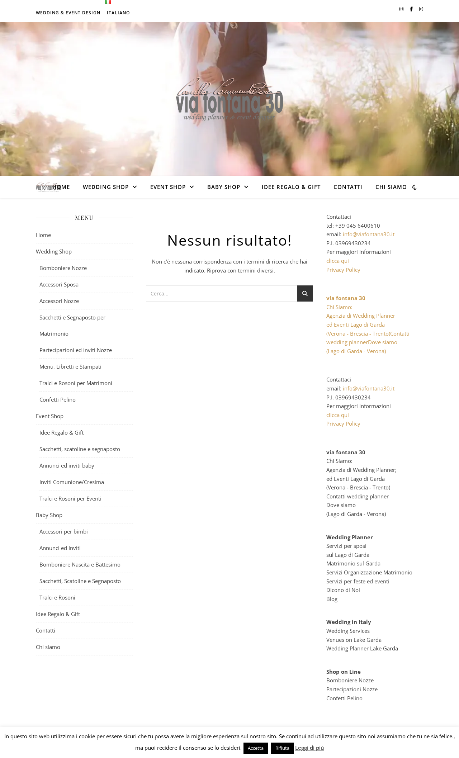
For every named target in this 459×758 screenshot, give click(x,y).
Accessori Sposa (59, 284)
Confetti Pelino (57, 399)
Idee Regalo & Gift (291, 186)
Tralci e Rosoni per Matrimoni (75, 383)
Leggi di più (309, 747)
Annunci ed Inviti (60, 547)
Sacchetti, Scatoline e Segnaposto (80, 580)
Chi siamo (391, 186)
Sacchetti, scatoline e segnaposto (79, 449)
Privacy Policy (343, 269)
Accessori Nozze (59, 300)
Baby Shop (223, 186)
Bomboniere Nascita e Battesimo (79, 564)
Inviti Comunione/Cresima (71, 481)
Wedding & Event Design (68, 13)
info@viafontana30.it (368, 234)
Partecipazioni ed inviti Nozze (75, 350)
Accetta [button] (256, 748)
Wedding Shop (106, 186)
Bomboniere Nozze (63, 267)
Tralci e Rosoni (57, 597)
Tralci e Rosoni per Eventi (70, 498)
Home (61, 186)
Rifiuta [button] (282, 748)
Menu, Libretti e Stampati (70, 366)
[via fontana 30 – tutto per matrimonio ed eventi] (229, 99)
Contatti (348, 186)
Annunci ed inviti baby (66, 465)
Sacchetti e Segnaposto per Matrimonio (72, 325)
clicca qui (337, 260)
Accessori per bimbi (63, 531)
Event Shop (168, 186)
